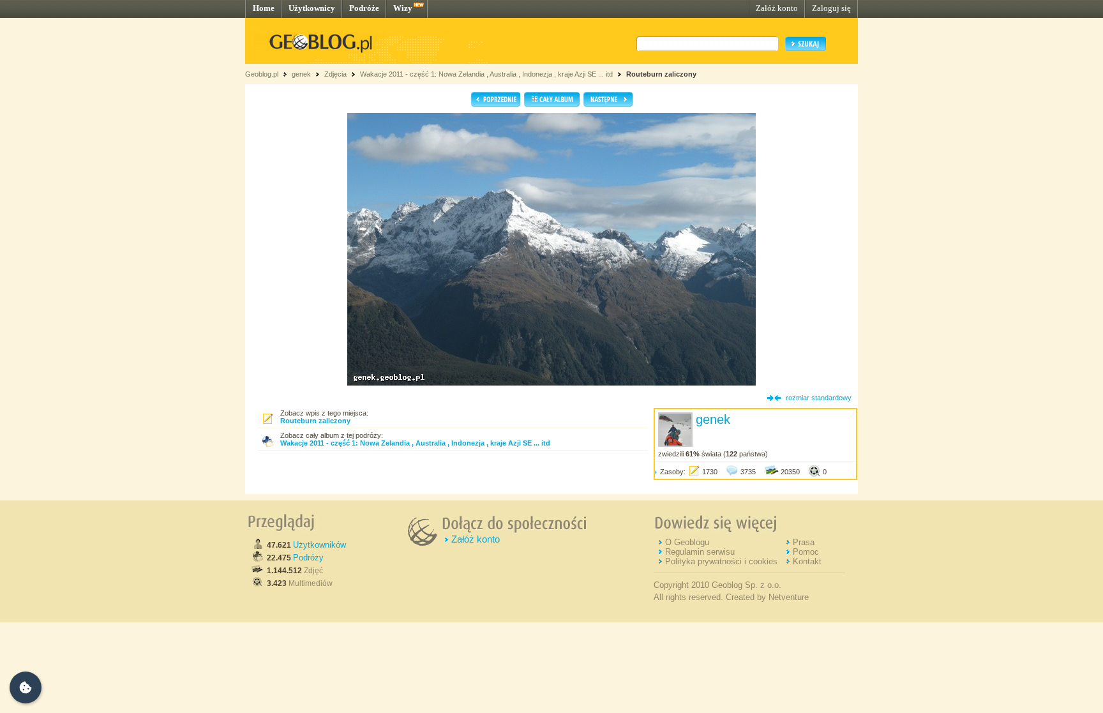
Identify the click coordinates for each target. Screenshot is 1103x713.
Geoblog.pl (261, 74)
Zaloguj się (831, 8)
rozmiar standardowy (819, 398)
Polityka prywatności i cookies (721, 561)
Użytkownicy (312, 8)
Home (263, 8)
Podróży (308, 557)
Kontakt (807, 561)
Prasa (803, 542)
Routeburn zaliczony (661, 74)
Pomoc (806, 552)
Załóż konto (777, 8)
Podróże (364, 8)
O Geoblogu (687, 542)
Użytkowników (319, 545)
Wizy (402, 8)
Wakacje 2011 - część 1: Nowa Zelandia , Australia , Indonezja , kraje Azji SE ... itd (486, 74)
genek (301, 74)
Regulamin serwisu (700, 552)
